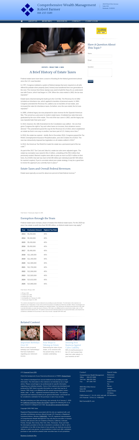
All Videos (110, 393)
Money (109, 386)
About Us (32, 21)
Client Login (91, 21)
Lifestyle (109, 388)
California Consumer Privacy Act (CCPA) (36, 402)
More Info (47, 21)
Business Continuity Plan (29, 435)
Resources (62, 21)
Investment (110, 377)
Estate (109, 379)
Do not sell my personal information (57, 405)
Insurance (110, 381)
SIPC (45, 416)
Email (89, 60)
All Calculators (111, 395)
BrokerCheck (66, 376)
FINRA (41, 416)
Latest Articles (111, 391)
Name (90, 53)
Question (91, 67)
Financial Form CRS (30, 372)
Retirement (110, 375)
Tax (108, 384)
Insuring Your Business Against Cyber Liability (73, 345)
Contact (76, 21)
